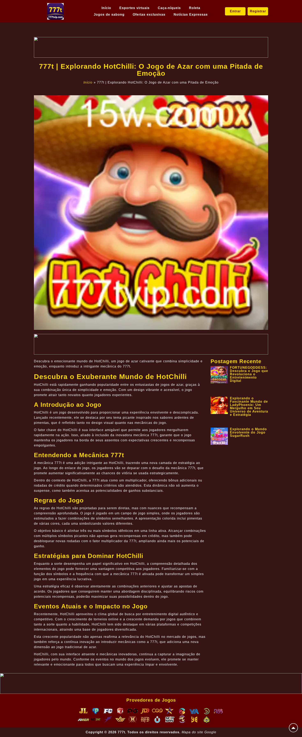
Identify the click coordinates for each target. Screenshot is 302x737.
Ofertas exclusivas (149, 14)
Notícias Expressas (191, 14)
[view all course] (293, 727)
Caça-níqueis (169, 8)
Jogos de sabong (109, 14)
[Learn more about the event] (151, 47)
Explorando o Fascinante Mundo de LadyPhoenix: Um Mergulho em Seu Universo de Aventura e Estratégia (249, 406)
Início (106, 8)
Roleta (194, 8)
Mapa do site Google (199, 732)
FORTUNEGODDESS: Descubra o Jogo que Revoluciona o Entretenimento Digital (249, 374)
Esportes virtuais (134, 8)
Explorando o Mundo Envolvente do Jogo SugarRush (248, 432)
